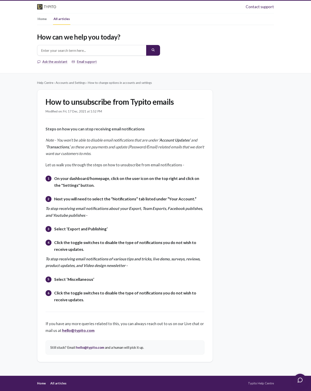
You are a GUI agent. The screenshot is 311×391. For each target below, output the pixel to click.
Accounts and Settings (71, 83)
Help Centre (45, 83)
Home (42, 19)
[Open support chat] (300, 380)
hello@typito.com (78, 330)
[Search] (153, 50)
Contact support (260, 6)
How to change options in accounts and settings (120, 83)
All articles (62, 19)
